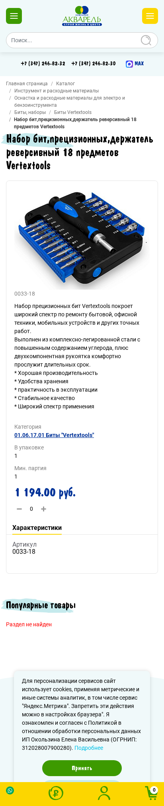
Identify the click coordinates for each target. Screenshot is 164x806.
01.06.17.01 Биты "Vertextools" (54, 435)
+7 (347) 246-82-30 (93, 63)
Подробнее (88, 748)
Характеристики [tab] (37, 527)
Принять (82, 768)
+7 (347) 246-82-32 (43, 63)
